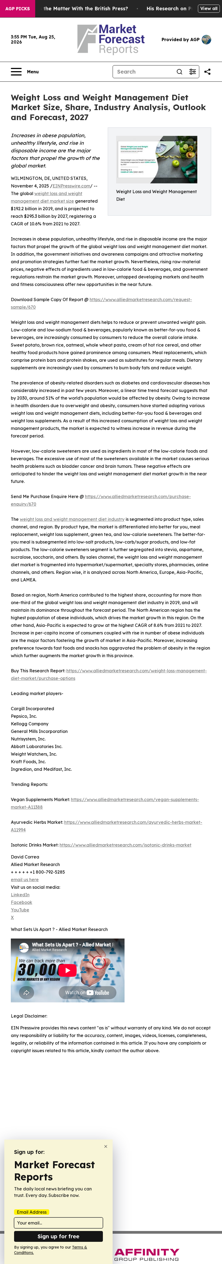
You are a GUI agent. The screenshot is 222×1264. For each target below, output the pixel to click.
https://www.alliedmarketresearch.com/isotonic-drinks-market (125, 845)
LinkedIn (20, 894)
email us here (25, 879)
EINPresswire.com (71, 186)
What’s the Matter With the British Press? (76, 8)
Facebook (21, 902)
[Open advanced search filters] (192, 71)
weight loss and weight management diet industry (72, 519)
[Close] (105, 1146)
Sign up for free (58, 1236)
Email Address (32, 1212)
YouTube (20, 910)
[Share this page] (207, 71)
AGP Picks (17, 8)
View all (208, 8)
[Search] (179, 71)
